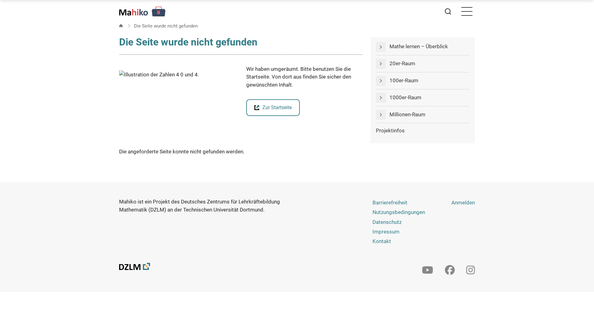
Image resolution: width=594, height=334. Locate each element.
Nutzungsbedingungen (398, 212)
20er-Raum (402, 63)
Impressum (385, 232)
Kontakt (381, 241)
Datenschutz (387, 222)
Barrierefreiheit (389, 202)
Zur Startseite (277, 107)
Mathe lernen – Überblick (419, 46)
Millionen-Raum (407, 114)
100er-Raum (404, 80)
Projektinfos (390, 130)
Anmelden (463, 202)
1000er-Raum (405, 97)
